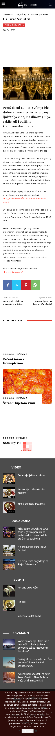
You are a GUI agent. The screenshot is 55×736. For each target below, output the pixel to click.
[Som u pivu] (27, 426)
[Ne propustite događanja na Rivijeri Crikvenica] (9, 564)
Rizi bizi (22, 602)
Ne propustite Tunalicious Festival (32, 549)
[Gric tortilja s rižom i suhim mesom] (9, 492)
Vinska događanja (38, 14)
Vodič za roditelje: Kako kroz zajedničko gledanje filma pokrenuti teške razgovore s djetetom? (33, 646)
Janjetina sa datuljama (29, 616)
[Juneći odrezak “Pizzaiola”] (9, 507)
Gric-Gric (8, 354)
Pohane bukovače (28, 587)
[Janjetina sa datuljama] (9, 619)
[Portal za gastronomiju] (27, 4)
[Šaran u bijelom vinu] (27, 386)
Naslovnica (8, 14)
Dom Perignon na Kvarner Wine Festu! (42, 302)
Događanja (21, 14)
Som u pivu (12, 443)
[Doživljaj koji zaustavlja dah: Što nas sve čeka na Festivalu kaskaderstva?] (9, 662)
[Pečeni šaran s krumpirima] (27, 342)
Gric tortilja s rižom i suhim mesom (32, 491)
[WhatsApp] (35, 285)
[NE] (51, 712)
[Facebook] (7, 285)
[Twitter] (16, 285)
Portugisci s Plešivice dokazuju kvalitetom (13, 302)
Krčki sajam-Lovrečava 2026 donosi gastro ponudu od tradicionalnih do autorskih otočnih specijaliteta (33, 534)
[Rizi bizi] (9, 605)
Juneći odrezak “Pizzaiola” (32, 504)
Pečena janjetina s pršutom (32, 475)
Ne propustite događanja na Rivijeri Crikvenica (33, 563)
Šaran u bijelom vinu (19, 403)
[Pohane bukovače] (9, 591)
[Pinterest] (26, 285)
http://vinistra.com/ (13, 272)
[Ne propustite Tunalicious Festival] (9, 550)
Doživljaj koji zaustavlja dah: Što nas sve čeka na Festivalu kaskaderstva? (35, 662)
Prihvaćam (27, 731)
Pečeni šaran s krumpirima (13, 361)
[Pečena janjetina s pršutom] (9, 478)
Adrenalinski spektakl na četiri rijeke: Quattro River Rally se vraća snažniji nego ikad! (34, 677)
